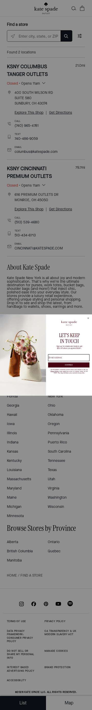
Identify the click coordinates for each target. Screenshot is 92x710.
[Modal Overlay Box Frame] (46, 355)
